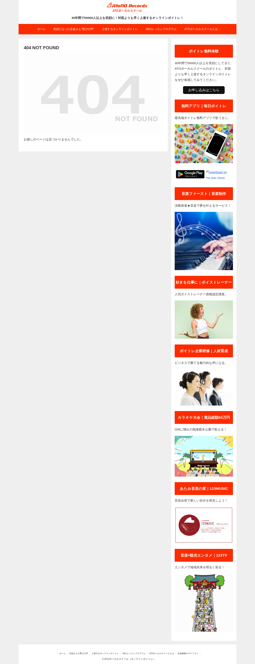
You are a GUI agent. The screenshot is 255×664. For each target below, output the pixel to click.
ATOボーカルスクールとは (161, 653)
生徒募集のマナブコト (188, 653)
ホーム (62, 653)
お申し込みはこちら (203, 90)
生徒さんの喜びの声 (78, 653)
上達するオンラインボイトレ (105, 653)
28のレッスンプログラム (134, 653)
